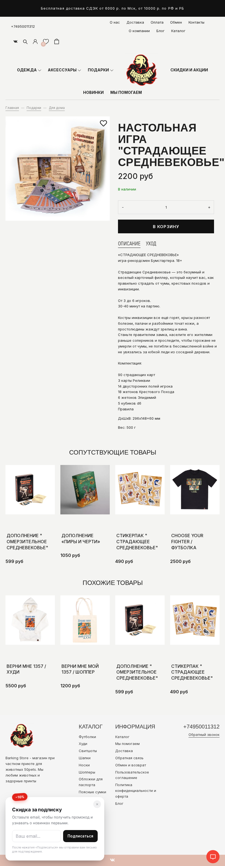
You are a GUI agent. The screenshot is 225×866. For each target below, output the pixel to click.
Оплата (157, 22)
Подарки (34, 108)
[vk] (15, 41)
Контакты (196, 22)
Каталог (178, 31)
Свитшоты (88, 751)
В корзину (166, 226)
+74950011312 (23, 26)
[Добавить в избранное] (103, 123)
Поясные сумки (92, 792)
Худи (83, 743)
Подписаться (80, 836)
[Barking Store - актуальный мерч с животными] (142, 70)
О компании (139, 31)
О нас (115, 22)
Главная (12, 108)
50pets (30, 769)
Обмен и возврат (130, 765)
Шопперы (87, 772)
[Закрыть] (97, 804)
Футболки (87, 737)
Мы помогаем (127, 743)
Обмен (176, 22)
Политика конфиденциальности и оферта (135, 790)
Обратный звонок (204, 734)
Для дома (57, 108)
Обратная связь (129, 758)
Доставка (135, 22)
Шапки (85, 758)
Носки (84, 765)
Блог (160, 31)
